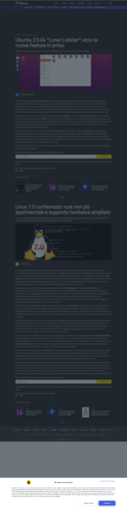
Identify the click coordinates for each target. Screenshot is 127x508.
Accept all (107, 503)
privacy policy (36, 496)
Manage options (89, 503)
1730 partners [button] (22, 488)
